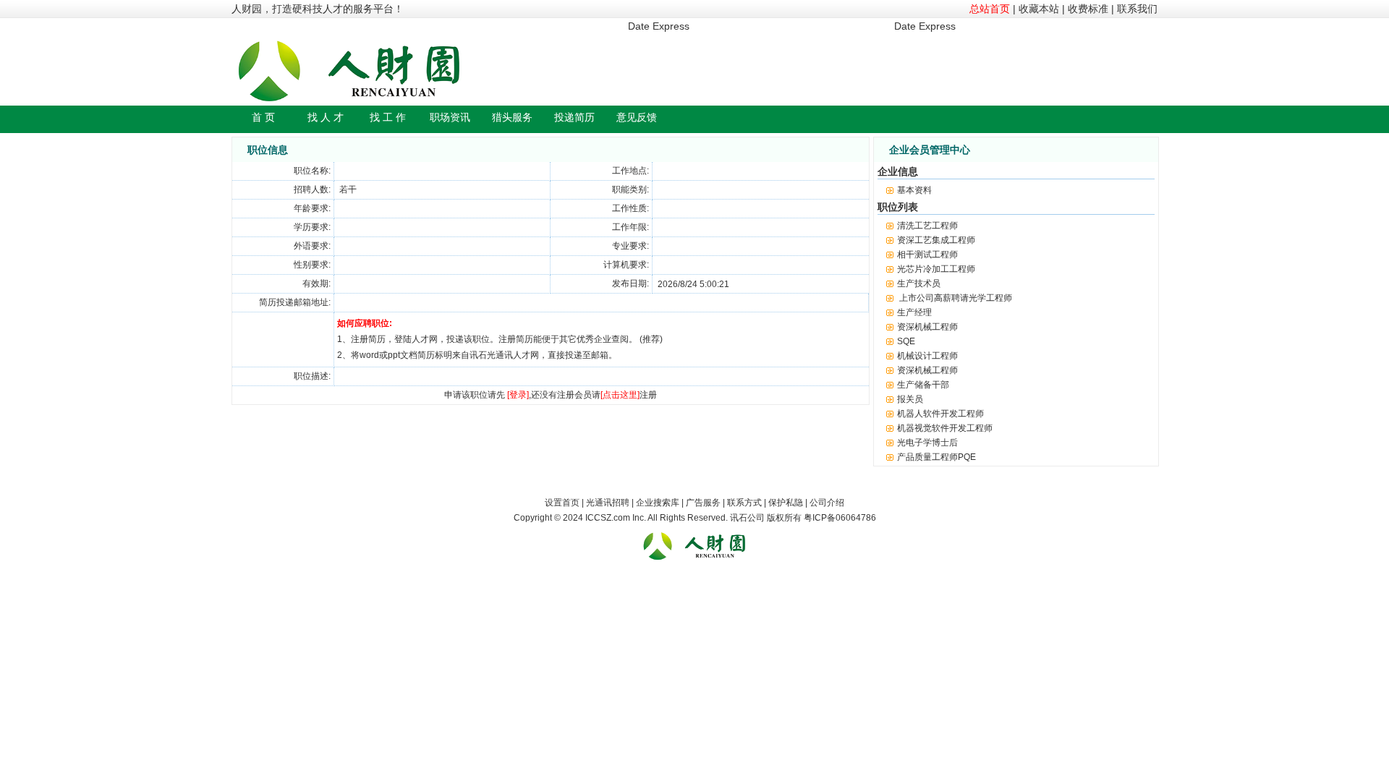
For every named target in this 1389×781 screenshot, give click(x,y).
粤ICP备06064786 (840, 518)
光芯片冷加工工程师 (936, 269)
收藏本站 (1039, 8)
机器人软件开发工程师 (940, 414)
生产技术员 (918, 283)
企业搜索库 (657, 503)
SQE (906, 341)
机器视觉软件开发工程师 (945, 428)
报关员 (910, 399)
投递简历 (574, 117)
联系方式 (744, 503)
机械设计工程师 (927, 356)
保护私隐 (785, 503)
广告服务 (703, 503)
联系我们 (1137, 8)
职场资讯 (450, 117)
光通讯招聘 (607, 503)
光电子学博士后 (927, 443)
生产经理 (914, 312)
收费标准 (1088, 8)
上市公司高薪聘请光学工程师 (954, 298)
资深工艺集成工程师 (936, 240)
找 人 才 (325, 117)
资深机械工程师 (927, 327)
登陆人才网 (416, 339)
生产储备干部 (923, 385)
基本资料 (914, 190)
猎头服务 (512, 117)
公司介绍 (827, 503)
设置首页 (562, 503)
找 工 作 (388, 117)
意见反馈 (636, 117)
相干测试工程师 (927, 254)
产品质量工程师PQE (936, 457)
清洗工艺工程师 (927, 226)
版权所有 (784, 518)
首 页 (263, 117)
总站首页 (989, 8)
